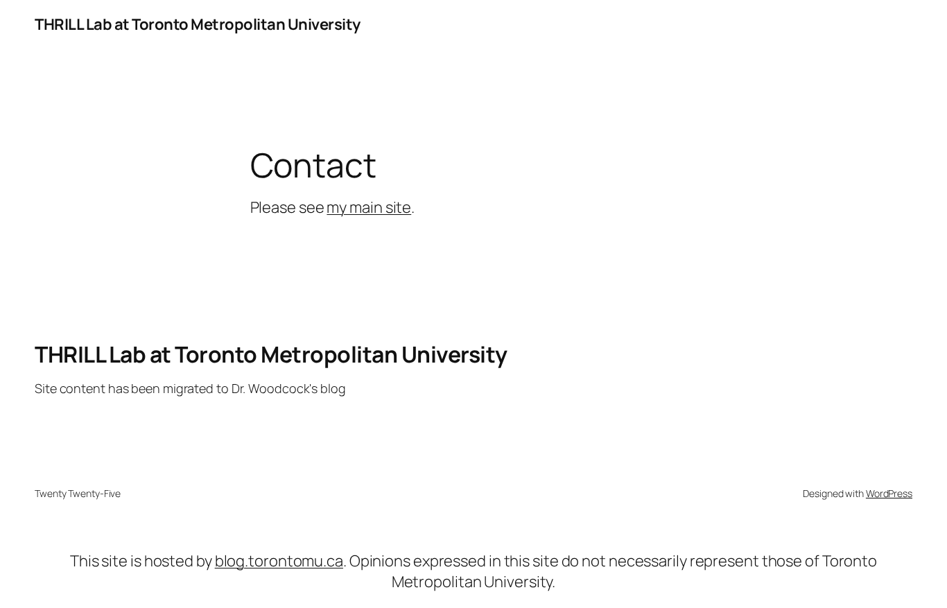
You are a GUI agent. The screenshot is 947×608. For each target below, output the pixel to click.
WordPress (889, 493)
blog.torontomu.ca (279, 560)
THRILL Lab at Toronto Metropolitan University (197, 24)
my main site (369, 207)
